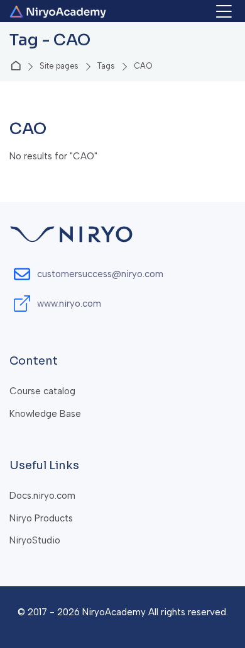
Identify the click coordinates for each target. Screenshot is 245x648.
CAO (143, 66)
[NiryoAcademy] (57, 12)
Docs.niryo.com (42, 495)
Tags (106, 66)
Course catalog (42, 391)
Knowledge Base (45, 413)
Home (17, 66)
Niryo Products (41, 518)
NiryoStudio (34, 540)
